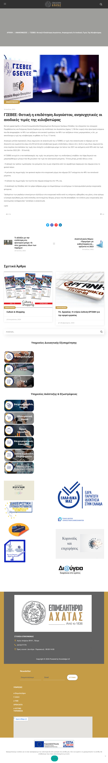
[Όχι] (105, 756)
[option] (28, 297)
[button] (101, 4)
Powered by (60, 659)
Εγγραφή (72, 677)
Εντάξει (54, 758)
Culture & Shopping (16, 312)
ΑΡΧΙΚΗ (10, 33)
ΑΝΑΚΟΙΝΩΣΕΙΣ (21, 33)
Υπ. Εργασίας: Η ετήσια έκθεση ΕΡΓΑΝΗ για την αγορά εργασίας (79, 314)
